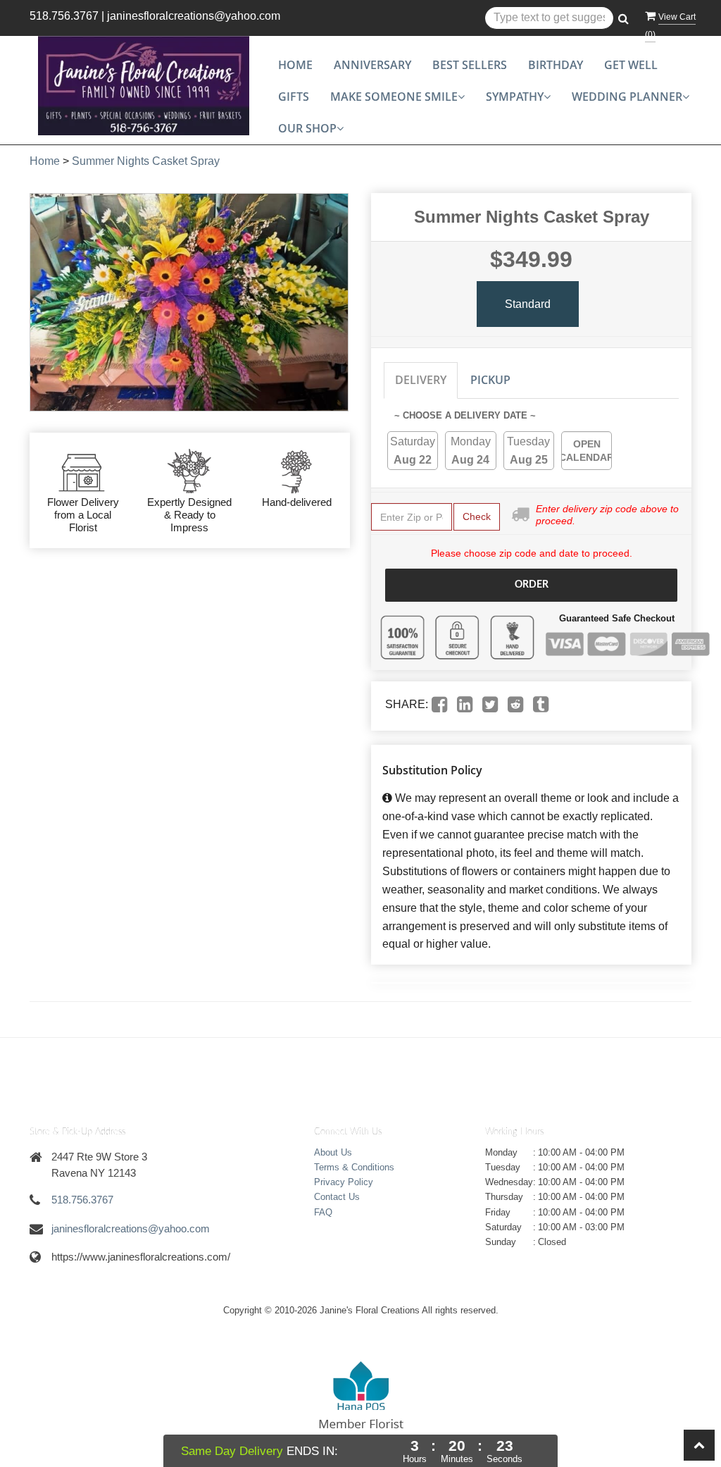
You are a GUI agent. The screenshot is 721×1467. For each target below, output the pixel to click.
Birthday (555, 65)
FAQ (323, 1212)
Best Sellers (469, 65)
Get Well (631, 65)
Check (477, 516)
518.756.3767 (64, 16)
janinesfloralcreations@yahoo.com (193, 16)
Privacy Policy (343, 1182)
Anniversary (372, 65)
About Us (333, 1152)
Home (295, 65)
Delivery (420, 380)
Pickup (490, 380)
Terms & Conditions (354, 1167)
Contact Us (337, 1196)
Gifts (293, 96)
